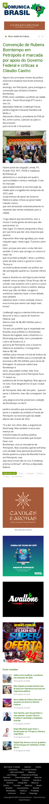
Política (6, 476)
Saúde (38, 767)
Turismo (17, 785)
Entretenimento (11, 780)
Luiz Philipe (12, 775)
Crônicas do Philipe (29, 775)
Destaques (30, 473)
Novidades (11, 790)
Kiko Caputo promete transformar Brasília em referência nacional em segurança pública (29, 688)
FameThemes (24, 800)
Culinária (37, 780)
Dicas (22, 793)
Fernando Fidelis (29, 769)
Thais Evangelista (22, 777)
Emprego (33, 793)
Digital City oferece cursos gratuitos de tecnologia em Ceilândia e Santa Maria (30, 744)
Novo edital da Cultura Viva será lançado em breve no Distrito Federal (28, 702)
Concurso (12, 793)
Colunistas (13, 769)
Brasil (21, 473)
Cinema (25, 780)
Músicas (34, 782)
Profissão (35, 790)
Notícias (40, 473)
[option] (26, 36)
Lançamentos (22, 788)
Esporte (27, 767)
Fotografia (22, 782)
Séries (6, 785)
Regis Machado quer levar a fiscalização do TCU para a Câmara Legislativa (29, 731)
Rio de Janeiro (17, 476)
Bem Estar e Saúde (12, 767)
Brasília (9, 788)
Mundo (36, 788)
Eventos (10, 782)
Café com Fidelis (17, 772)
